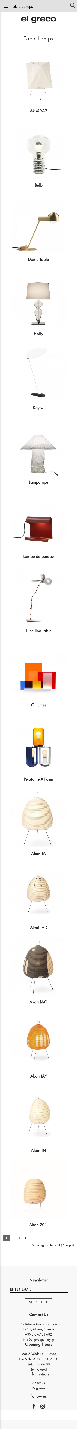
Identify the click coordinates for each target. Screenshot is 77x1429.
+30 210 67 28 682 (38, 1334)
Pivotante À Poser (38, 779)
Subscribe (38, 1301)
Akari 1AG (38, 1001)
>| (27, 1237)
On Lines (38, 704)
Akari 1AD (38, 927)
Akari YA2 (38, 110)
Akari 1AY (38, 1076)
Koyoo (38, 407)
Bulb (39, 185)
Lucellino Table (39, 630)
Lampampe (38, 482)
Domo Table (38, 259)
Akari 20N (38, 1224)
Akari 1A (38, 853)
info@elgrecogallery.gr (38, 1339)
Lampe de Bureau (38, 556)
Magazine (38, 1388)
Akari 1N (38, 1150)
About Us (38, 1382)
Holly (38, 333)
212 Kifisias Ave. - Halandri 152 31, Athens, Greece (38, 1326)
